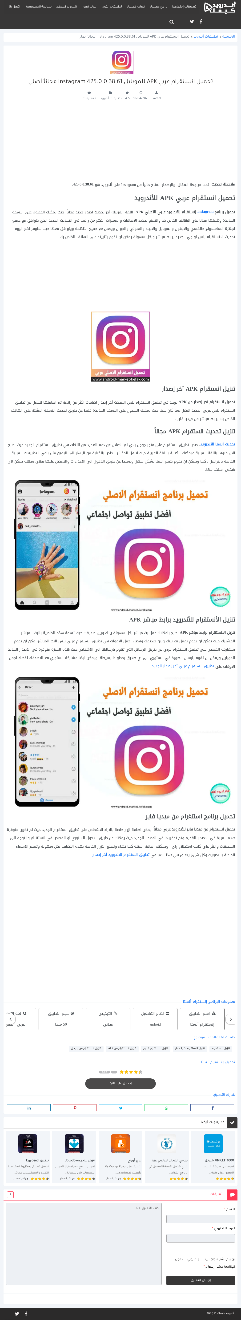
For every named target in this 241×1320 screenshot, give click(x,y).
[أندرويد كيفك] (219, 7)
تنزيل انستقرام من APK (122, 1048)
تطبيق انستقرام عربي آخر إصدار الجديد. (182, 666)
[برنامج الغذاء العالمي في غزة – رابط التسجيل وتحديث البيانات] (167, 1157)
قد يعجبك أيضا (213, 1122)
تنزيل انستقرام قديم (155, 1048)
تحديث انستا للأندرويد (217, 444)
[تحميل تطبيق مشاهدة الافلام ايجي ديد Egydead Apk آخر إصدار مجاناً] (28, 1157)
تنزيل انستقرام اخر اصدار (190, 1048)
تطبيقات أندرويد (206, 37)
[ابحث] (171, 22)
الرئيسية (228, 37)
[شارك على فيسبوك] (212, 1107)
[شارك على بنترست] (74, 1107)
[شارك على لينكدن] (29, 1107)
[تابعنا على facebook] (200, 21)
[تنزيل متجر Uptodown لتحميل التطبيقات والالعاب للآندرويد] (74, 1157)
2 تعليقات (89, 98)
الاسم (229, 1209)
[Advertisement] (120, 144)
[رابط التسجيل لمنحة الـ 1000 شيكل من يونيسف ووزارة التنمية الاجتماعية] (213, 1157)
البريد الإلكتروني (223, 1229)
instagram (204, 211)
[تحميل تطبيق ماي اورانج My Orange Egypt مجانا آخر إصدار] (120, 1157)
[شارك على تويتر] (120, 1107)
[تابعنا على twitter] (191, 21)
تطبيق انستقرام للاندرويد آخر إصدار (120, 854)
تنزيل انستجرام (221, 1048)
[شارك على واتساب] (166, 1107)
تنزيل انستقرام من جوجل (86, 1048)
